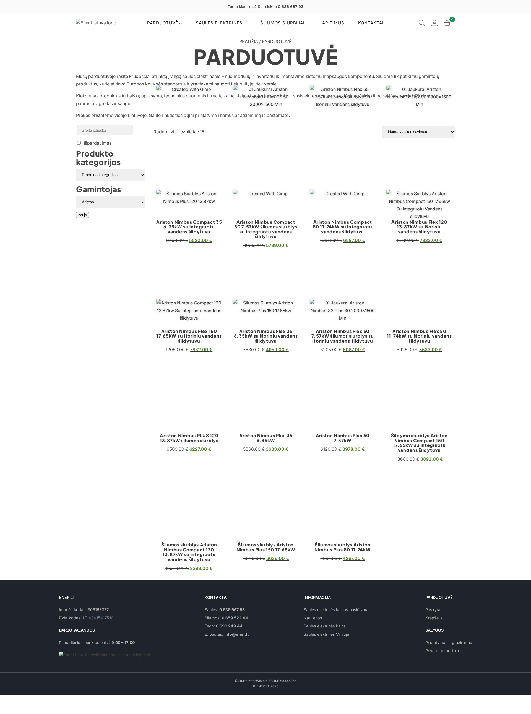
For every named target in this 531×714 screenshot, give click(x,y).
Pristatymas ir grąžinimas (448, 642)
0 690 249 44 (229, 626)
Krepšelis (433, 618)
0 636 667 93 (232, 609)
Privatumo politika (442, 650)
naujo (82, 215)
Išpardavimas (97, 143)
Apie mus (333, 22)
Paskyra (432, 609)
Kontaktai (371, 22)
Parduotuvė (162, 22)
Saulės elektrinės (219, 22)
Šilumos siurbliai (282, 22)
